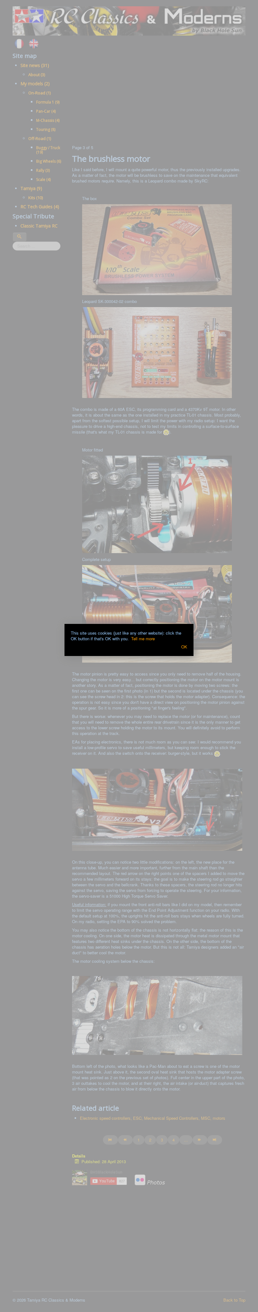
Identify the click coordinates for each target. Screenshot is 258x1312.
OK (184, 647)
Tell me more (143, 639)
